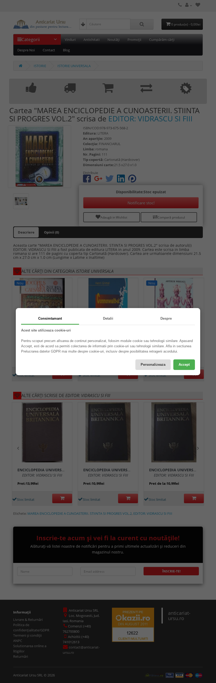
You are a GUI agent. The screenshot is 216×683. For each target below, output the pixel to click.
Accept (184, 365)
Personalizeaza (153, 365)
